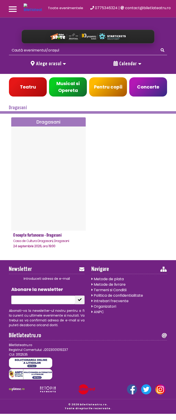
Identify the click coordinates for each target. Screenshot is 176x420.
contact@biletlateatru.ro (147, 8)
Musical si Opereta (68, 87)
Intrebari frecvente (111, 301)
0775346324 (106, 8)
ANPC (98, 312)
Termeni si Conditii (109, 290)
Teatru (28, 87)
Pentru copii (108, 87)
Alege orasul (49, 64)
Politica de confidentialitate (118, 295)
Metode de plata (108, 279)
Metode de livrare (109, 284)
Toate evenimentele (65, 7)
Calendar (128, 64)
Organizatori (104, 306)
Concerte (148, 87)
